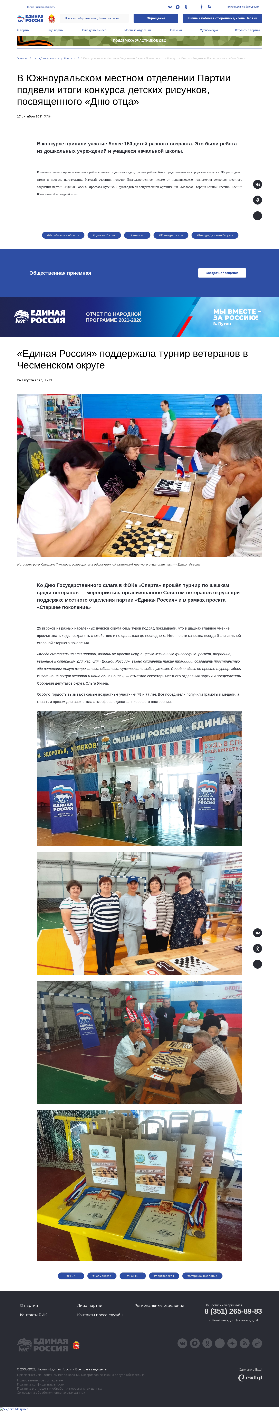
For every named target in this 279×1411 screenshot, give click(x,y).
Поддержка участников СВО (139, 40)
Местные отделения (138, 30)
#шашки (132, 1275)
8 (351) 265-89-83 (233, 1311)
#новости (137, 235)
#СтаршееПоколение (202, 1275)
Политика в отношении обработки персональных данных (59, 1388)
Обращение (156, 18)
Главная (22, 58)
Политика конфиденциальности (40, 1384)
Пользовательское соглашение (40, 1380)
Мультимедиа (209, 30)
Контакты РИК (33, 1315)
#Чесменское (102, 1275)
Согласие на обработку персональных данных (51, 1392)
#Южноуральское (171, 235)
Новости (70, 58)
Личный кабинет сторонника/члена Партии (222, 18)
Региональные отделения (159, 1305)
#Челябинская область (63, 235)
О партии (23, 30)
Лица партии (55, 30)
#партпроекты (164, 1275)
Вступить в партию (247, 30)
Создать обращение (222, 273)
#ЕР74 (71, 1275)
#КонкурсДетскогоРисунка (215, 235)
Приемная (176, 30)
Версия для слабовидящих (243, 6)
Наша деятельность (94, 30)
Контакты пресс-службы (100, 1315)
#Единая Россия (104, 235)
